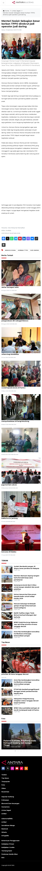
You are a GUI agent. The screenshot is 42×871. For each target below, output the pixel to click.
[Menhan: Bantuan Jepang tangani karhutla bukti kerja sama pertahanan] (6, 579)
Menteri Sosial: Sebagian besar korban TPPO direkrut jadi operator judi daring (19, 14)
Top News (5, 642)
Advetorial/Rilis (7, 819)
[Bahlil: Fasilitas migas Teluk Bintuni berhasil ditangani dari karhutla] (6, 616)
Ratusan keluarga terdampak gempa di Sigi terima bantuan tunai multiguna (25, 606)
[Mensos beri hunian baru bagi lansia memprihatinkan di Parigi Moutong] (21, 407)
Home (7, 11)
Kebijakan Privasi (7, 844)
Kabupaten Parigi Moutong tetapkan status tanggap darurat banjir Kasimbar (26, 701)
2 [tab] (18, 751)
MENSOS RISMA (10, 250)
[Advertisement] (21, 181)
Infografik (5, 836)
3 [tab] (21, 751)
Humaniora (5, 807)
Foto (3, 719)
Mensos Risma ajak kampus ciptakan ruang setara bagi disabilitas (18, 353)
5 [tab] (27, 751)
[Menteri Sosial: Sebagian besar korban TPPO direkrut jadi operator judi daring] (21, 660)
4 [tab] (24, 751)
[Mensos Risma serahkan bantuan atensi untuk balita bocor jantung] (21, 504)
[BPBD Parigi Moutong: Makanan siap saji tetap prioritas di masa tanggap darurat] (6, 625)
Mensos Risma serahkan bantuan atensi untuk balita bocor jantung (19, 517)
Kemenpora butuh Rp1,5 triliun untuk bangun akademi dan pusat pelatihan (26, 587)
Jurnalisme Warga (8, 825)
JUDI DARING (34, 250)
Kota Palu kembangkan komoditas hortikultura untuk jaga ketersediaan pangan (26, 634)
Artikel (3, 814)
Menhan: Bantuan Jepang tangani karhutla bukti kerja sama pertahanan (26, 578)
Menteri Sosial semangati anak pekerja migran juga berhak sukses (19, 484)
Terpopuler (5, 781)
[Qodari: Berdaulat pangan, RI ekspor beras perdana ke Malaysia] (6, 569)
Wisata (4, 832)
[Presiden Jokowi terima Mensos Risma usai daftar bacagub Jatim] (21, 273)
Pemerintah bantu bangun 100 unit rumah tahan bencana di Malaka (20, 551)
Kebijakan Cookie (7, 847)
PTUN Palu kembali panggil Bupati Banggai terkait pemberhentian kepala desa (26, 691)
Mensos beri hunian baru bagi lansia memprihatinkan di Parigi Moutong (15, 420)
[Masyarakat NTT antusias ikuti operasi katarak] (19, 440)
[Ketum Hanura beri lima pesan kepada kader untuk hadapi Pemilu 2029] (6, 597)
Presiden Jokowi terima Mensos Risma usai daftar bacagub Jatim (18, 286)
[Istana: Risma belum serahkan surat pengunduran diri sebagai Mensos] (21, 306)
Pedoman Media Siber (9, 854)
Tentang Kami (6, 851)
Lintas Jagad (16, 11)
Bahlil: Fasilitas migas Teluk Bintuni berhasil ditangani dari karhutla (25, 615)
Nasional (4, 829)
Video (3, 788)
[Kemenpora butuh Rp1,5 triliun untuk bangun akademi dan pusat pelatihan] (6, 588)
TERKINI (4, 561)
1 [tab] (15, 751)
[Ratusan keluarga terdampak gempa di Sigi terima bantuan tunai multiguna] (6, 607)
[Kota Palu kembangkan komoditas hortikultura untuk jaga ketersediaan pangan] (6, 634)
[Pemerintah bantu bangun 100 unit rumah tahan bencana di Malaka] (21, 538)
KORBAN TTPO (23, 250)
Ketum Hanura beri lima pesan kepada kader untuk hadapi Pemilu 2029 (25, 596)
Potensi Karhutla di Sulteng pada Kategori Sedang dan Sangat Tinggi (19, 742)
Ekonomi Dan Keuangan (10, 803)
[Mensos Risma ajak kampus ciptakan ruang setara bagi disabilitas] (21, 340)
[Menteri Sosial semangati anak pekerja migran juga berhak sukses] (21, 471)
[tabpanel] (21, 736)
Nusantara (5, 792)
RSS (2, 857)
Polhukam (5, 800)
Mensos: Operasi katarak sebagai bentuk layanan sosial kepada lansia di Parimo (20, 387)
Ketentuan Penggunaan (10, 840)
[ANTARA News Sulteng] (23, 2)
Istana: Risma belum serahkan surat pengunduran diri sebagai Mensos (15, 320)
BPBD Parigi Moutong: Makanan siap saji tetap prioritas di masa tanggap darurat (26, 624)
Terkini (4, 775)
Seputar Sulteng (7, 797)
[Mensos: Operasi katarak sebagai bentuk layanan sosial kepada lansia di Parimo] (21, 374)
